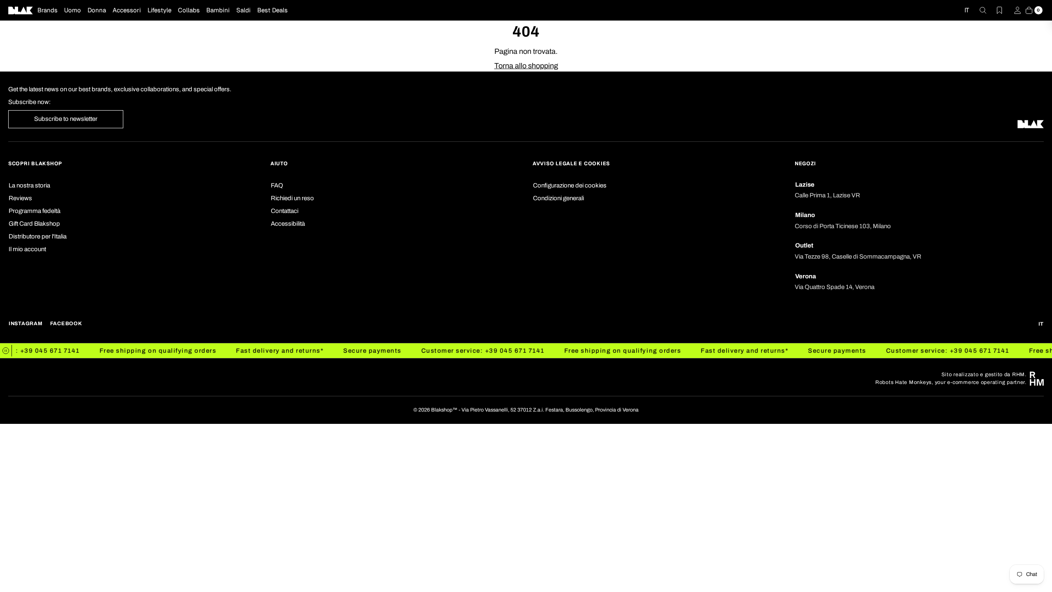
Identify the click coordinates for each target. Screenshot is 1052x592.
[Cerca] (978, 10)
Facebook (66, 323)
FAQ (277, 185)
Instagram (26, 323)
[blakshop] (20, 10)
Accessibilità (288, 223)
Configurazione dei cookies (570, 185)
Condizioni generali (558, 198)
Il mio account (27, 249)
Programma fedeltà (34, 211)
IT (966, 10)
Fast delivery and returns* (260, 350)
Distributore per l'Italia (38, 236)
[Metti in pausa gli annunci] (6, 350)
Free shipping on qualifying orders (138, 350)
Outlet (804, 245)
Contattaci (284, 211)
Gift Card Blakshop (34, 223)
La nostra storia (29, 185)
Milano (805, 215)
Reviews (20, 198)
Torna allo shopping (526, 66)
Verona (805, 276)
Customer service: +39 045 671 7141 (463, 350)
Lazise (804, 184)
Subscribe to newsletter (65, 119)
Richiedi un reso (292, 198)
